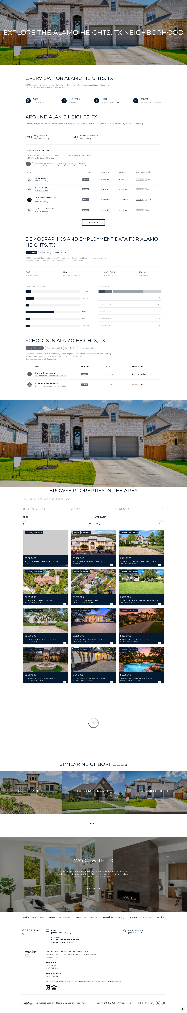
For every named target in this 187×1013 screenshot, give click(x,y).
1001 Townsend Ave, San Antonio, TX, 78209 (51, 386)
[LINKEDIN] (152, 1003)
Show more (93, 222)
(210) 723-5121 (52, 968)
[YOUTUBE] (164, 1003)
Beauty (72, 164)
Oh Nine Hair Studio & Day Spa (45, 198)
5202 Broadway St (42, 211)
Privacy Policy (124, 1003)
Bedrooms (124, 509)
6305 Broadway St (42, 202)
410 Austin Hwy (41, 181)
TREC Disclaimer (52, 957)
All (29, 164)
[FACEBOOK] (140, 1003)
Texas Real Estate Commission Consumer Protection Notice (67, 951)
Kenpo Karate (40, 178)
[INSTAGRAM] (146, 1003)
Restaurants (39, 164)
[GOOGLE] (158, 1003)
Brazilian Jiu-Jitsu (42, 188)
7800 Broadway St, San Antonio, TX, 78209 (50, 375)
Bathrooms (77, 509)
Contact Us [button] (93, 888)
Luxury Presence (77, 1003)
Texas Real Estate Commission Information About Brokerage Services (71, 954)
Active (62, 164)
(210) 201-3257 (135, 933)
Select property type (34, 509)
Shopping (51, 164)
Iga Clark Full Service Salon (46, 209)
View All (93, 824)
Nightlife (82, 164)
